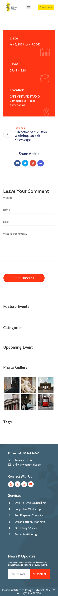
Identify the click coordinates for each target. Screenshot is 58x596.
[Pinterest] (33, 163)
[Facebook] (17, 163)
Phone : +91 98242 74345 (23, 453)
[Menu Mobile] (28, 7)
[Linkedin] (40, 163)
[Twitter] (25, 163)
